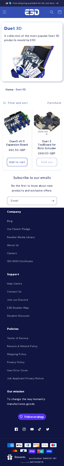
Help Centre (14, 283)
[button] (4, 12)
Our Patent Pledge (18, 229)
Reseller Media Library (21, 237)
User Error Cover (17, 370)
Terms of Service (17, 338)
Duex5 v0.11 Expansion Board (17, 143)
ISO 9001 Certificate (20, 261)
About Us (13, 245)
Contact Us (14, 291)
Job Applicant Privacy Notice (25, 378)
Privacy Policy (16, 362)
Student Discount (18, 315)
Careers (12, 253)
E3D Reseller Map (18, 307)
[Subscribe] (53, 201)
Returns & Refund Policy (22, 346)
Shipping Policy (16, 354)
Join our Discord (17, 299)
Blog (9, 221)
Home (9, 89)
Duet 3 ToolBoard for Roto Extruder (47, 145)
